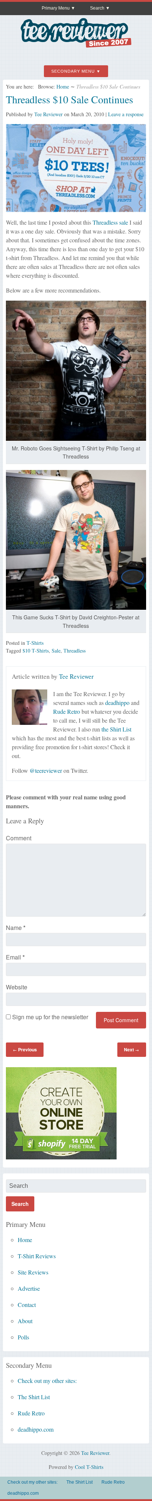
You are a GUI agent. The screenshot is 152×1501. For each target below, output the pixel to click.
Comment (18, 838)
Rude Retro (66, 711)
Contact (27, 1304)
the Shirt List (116, 729)
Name (15, 927)
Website (16, 987)
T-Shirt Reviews (37, 1256)
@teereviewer (46, 770)
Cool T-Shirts (89, 1466)
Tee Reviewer (48, 114)
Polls (23, 1337)
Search (97, 8)
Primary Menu (56, 8)
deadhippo (117, 702)
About (25, 1321)
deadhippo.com (35, 1429)
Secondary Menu (73, 71)
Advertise (29, 1288)
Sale (56, 650)
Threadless (74, 650)
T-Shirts (35, 642)
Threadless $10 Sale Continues (69, 99)
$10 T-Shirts (36, 650)
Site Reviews (33, 1272)
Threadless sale (110, 222)
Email (15, 957)
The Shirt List (34, 1397)
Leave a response (126, 114)
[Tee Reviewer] (76, 45)
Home (62, 86)
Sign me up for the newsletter (49, 1017)
